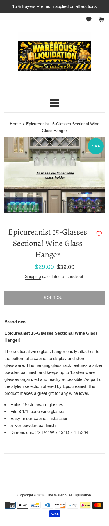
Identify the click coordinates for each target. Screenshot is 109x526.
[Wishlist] (89, 19)
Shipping (33, 276)
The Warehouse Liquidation (69, 495)
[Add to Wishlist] (99, 233)
